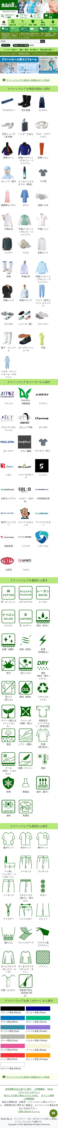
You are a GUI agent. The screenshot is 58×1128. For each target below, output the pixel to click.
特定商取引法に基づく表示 (18, 1089)
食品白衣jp (24, 53)
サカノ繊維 (26, 451)
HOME (3, 25)
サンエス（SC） (43, 451)
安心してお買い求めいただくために (21, 1095)
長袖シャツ (8, 300)
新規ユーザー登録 (21, 45)
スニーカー (43, 324)
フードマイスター (43, 523)
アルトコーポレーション (8, 428)
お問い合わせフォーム (29, 1111)
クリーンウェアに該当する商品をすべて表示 (28, 80)
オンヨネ (43, 427)
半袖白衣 (8, 229)
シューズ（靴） (25, 324)
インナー (8, 253)
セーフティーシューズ (25, 349)
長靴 (8, 276)
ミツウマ (26, 546)
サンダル (8, 324)
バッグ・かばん (25, 134)
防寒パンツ (43, 158)
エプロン (43, 110)
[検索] (42, 41)
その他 (43, 181)
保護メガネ (43, 205)
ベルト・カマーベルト (43, 135)
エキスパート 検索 (9, 16)
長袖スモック (25, 300)
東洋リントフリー (8, 523)
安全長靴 (26, 110)
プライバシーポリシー (29, 1092)
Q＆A (50, 1089)
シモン (8, 475)
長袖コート (43, 253)
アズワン (43, 403)
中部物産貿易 (43, 498)
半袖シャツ (43, 229)
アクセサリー (8, 110)
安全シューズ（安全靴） (8, 135)
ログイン (5, 45)
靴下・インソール (8, 349)
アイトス (8, 403)
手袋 (43, 348)
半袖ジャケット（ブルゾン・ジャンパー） (25, 232)
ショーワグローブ (25, 476)
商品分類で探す (46, 50)
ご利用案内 (39, 1089)
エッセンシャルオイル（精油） (25, 182)
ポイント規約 (47, 1095)
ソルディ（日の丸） (25, 499)
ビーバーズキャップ (25, 523)
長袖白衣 (26, 276)
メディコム (43, 546)
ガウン (26, 205)
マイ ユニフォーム (23, 16)
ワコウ (26, 570)
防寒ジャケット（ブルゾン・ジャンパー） (25, 160)
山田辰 (8, 570)
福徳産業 (8, 546)
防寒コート (8, 158)
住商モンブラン (8, 498)
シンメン (43, 475)
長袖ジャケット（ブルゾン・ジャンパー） (43, 279)
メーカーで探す (10, 50)
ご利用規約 (29, 1099)
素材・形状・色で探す (28, 50)
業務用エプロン (8, 205)
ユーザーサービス (37, 16)
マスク (26, 253)
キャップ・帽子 (8, 181)
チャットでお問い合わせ (53, 1113)
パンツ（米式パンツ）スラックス (43, 303)
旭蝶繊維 (26, 403)
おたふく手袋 (25, 427)
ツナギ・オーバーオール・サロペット (8, 374)
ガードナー (8, 451)
